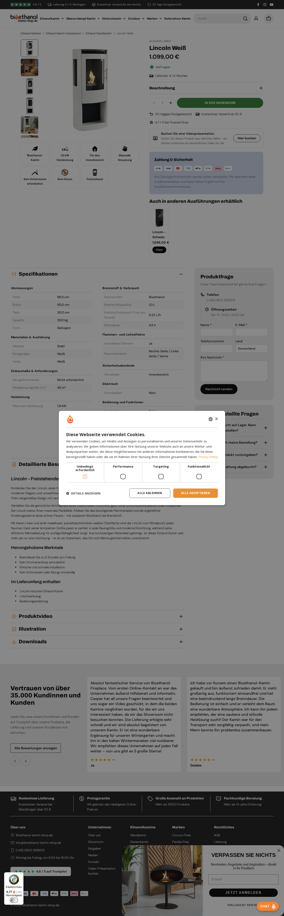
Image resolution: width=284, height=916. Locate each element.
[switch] (14, 900)
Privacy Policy (208, 457)
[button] (83, 493)
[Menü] (21, 874)
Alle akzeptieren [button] (195, 493)
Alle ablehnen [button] (149, 493)
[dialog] (142, 458)
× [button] (216, 419)
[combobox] (211, 419)
